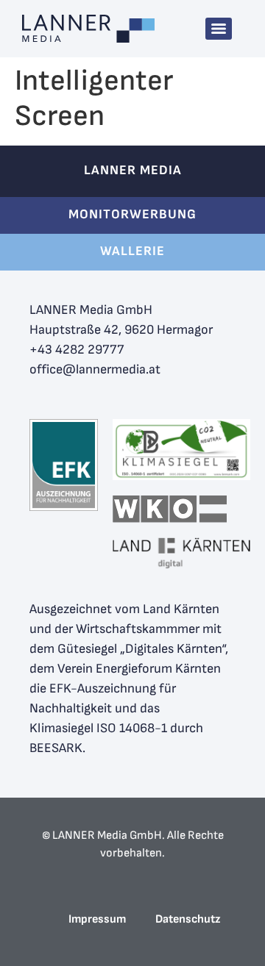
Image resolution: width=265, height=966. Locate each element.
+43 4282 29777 (76, 349)
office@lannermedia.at (94, 369)
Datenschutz (188, 919)
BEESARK (55, 748)
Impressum (97, 919)
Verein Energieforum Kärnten (139, 668)
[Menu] (218, 29)
